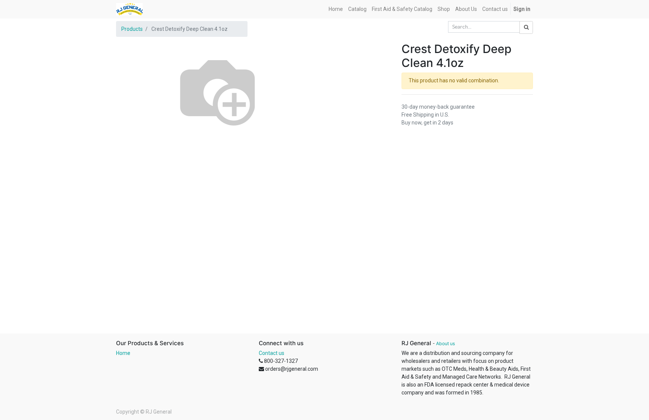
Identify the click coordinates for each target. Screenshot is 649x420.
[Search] (526, 27)
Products (132, 29)
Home (123, 353)
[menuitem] (336, 9)
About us (445, 343)
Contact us (271, 353)
